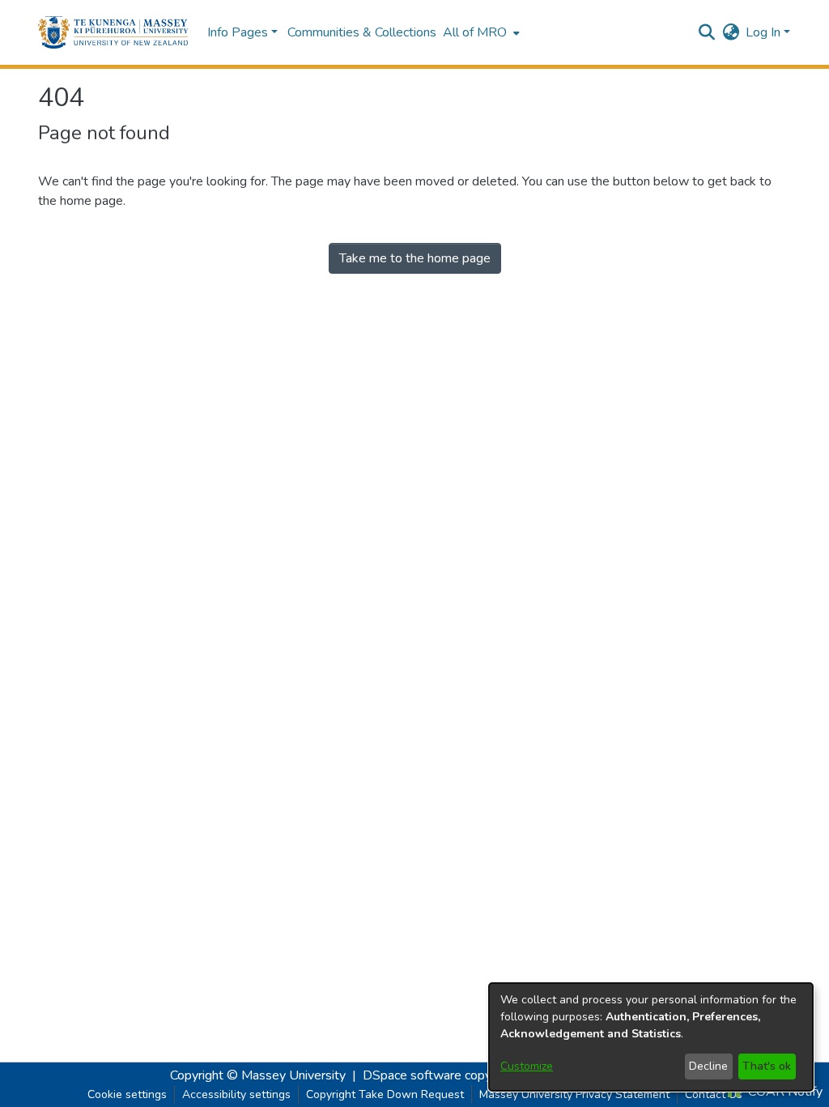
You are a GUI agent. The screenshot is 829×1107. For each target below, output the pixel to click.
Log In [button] (765, 32)
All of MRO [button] (475, 32)
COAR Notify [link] (784, 1092)
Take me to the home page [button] (415, 258)
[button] (113, 32)
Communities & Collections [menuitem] (361, 32)
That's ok (766, 1066)
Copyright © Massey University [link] (258, 1075)
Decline (708, 1066)
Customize (526, 1066)
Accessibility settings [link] (236, 1094)
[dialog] (651, 1037)
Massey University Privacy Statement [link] (574, 1094)
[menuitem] (480, 32)
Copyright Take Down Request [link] (385, 1094)
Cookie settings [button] (127, 1094)
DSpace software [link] (412, 1075)
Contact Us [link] (713, 1094)
